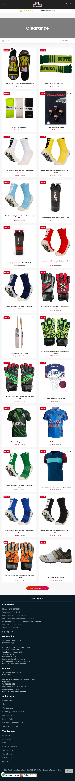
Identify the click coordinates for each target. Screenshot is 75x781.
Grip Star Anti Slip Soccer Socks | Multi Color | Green (19, 470)
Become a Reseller (10, 746)
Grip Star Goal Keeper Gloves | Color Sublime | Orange (19, 561)
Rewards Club (8, 758)
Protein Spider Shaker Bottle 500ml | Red (19, 246)
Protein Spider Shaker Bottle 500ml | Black (56, 201)
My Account (7, 700)
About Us (6, 735)
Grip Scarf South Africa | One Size (56, 68)
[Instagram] (8, 632)
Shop (4, 704)
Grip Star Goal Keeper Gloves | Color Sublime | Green (56, 336)
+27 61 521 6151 (16, 612)
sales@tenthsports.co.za (25, 618)
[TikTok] (12, 632)
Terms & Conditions (10, 726)
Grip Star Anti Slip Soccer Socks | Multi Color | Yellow (56, 155)
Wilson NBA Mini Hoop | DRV (56, 381)
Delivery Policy (8, 715)
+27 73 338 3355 (15, 624)
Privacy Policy (8, 719)
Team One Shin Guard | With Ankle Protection (19, 68)
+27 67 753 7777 (14, 628)
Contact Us (6, 739)
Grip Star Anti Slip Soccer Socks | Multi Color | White (19, 155)
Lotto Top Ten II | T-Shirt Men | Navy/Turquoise (56, 470)
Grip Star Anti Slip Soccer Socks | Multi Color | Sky (19, 201)
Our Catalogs (7, 708)
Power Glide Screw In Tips (56, 111)
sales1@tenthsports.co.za (16, 615)
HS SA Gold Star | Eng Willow (19, 336)
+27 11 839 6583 (14, 609)
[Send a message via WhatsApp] (3, 774)
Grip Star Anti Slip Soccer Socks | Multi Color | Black (56, 515)
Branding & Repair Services (13, 711)
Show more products (37, 588)
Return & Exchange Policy (12, 723)
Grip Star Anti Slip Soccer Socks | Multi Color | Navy (19, 291)
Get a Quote (7, 754)
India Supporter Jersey (56, 426)
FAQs (4, 743)
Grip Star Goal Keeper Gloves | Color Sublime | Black (19, 381)
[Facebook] (3, 632)
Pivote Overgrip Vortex (19, 111)
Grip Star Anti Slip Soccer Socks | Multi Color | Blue (19, 515)
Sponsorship (7, 750)
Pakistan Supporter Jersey (19, 426)
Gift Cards (6, 761)
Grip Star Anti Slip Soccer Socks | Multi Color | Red (56, 246)
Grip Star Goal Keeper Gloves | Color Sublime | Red (56, 291)
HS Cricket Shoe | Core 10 (56, 561)
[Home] (37, 4)
